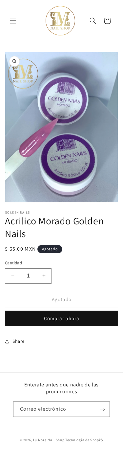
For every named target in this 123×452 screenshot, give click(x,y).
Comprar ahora (61, 318)
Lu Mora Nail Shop (49, 440)
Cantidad (13, 263)
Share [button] (18, 341)
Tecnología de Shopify (84, 440)
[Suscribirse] (102, 409)
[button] (13, 20)
